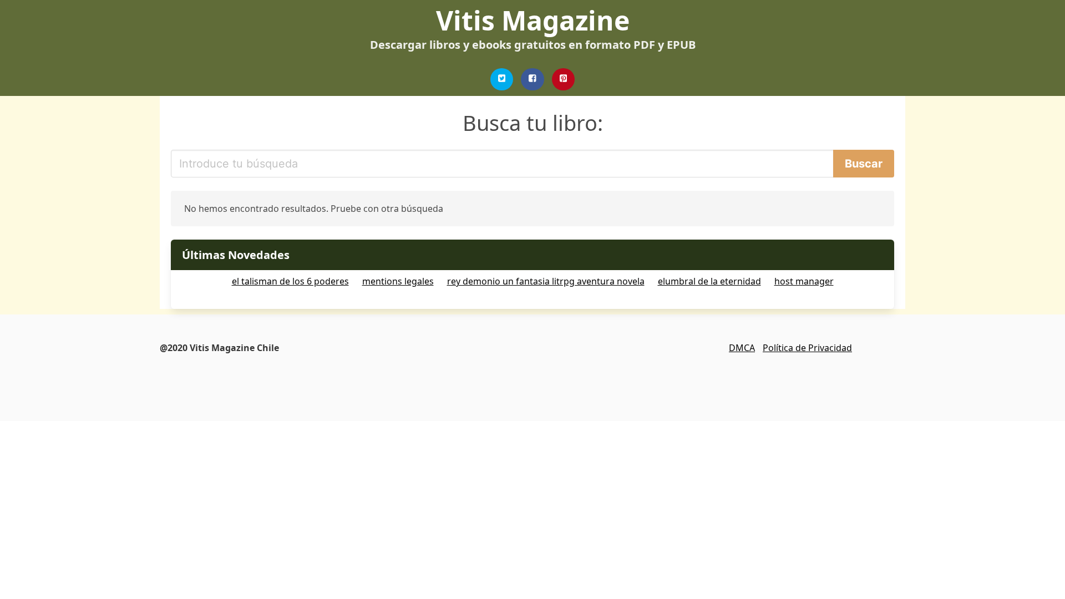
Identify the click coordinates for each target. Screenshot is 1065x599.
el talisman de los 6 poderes (290, 281)
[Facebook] (532, 79)
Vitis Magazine (533, 20)
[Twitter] (502, 79)
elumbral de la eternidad (709, 281)
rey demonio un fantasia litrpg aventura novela (546, 281)
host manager (804, 281)
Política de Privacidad (807, 348)
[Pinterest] (563, 79)
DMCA (742, 348)
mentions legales (398, 281)
